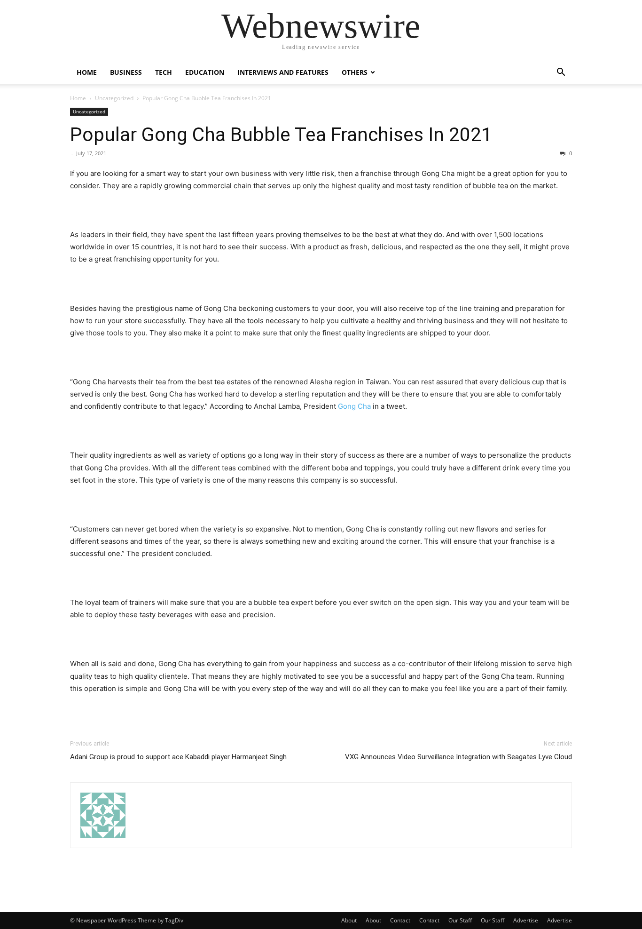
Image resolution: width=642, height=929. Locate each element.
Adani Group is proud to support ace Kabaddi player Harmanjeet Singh (178, 757)
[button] (560, 73)
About (349, 920)
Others (355, 72)
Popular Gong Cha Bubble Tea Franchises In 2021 (281, 134)
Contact (400, 920)
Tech (163, 72)
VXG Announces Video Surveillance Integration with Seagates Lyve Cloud (458, 757)
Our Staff (460, 920)
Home (87, 72)
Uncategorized (114, 98)
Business (126, 72)
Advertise (525, 920)
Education (204, 72)
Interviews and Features (283, 72)
